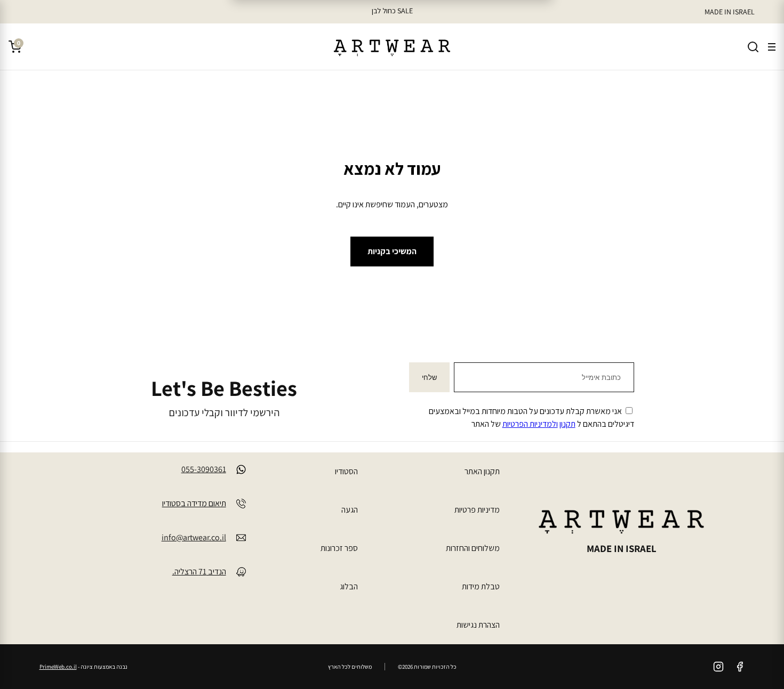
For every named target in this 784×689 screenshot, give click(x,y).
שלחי (429, 378)
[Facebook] (739, 666)
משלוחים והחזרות (473, 548)
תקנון (567, 423)
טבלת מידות (481, 586)
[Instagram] (718, 666)
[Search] (753, 47)
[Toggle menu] (772, 47)
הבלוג (349, 586)
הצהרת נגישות (478, 624)
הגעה (349, 509)
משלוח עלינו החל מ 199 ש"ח (392, 10)
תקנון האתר (482, 471)
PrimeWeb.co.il (58, 666)
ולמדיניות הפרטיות (530, 423)
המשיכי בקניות (392, 251)
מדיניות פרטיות (477, 509)
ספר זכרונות (339, 548)
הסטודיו (346, 471)
